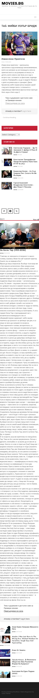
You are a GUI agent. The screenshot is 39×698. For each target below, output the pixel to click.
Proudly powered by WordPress (11, 692)
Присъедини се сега (15, 103)
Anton (3, 62)
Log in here (26, 111)
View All (36, 220)
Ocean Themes (6, 693)
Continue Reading (9, 117)
